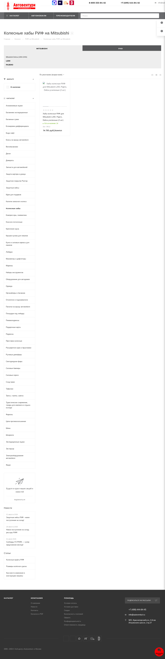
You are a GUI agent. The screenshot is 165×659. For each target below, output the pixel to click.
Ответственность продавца (74, 625)
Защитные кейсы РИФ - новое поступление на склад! (18, 518)
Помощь (69, 598)
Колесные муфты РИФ (15, 560)
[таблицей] (160, 75)
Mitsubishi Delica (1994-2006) (16, 57)
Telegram (48, 3)
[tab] (43, 48)
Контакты (34, 610)
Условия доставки (71, 607)
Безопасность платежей (73, 614)
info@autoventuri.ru (137, 615)
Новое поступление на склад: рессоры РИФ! (17, 531)
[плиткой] (152, 75)
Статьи (7, 553)
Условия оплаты (70, 603)
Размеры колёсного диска (16, 566)
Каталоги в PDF (37, 614)
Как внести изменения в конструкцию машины (15, 574)
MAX (54, 3)
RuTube (60, 3)
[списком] (156, 75)
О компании (35, 603)
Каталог (8, 598)
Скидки (67, 610)
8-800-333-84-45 (97, 3)
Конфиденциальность (72, 621)
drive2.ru (71, 3)
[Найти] (156, 15)
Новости (8, 508)
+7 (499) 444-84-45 (130, 3)
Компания (37, 598)
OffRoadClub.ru (66, 3)
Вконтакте (42, 3)
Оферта (67, 618)
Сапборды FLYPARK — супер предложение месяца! (17, 543)
